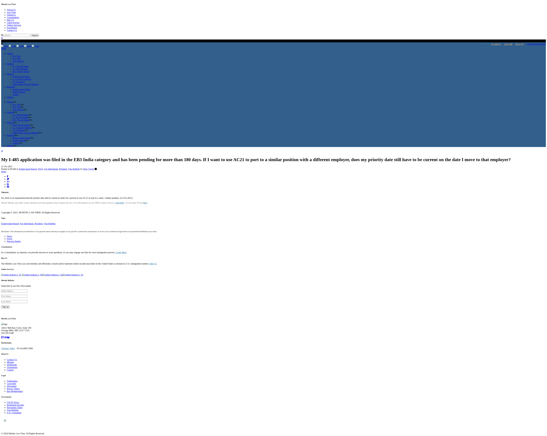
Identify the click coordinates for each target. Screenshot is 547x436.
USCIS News (13, 402)
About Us (11, 10)
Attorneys (11, 15)
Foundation (12, 28)
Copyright (11, 383)
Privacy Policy (13, 389)
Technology (12, 367)
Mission (10, 362)
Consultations (13, 17)
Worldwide (12, 365)
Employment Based (28, 169)
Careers (10, 370)
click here (119, 203)
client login (541, 44)
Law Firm (11, 12)
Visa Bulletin (74, 169)
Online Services (14, 25)
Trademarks (12, 381)
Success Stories (14, 241)
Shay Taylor (88, 169)
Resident (63, 169)
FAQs (40, 169)
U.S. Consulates (14, 412)
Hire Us (10, 20)
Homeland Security (15, 405)
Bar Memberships (15, 391)
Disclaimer (12, 386)
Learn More (121, 252)
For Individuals (51, 169)
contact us (531, 44)
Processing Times (15, 407)
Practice (519, 44)
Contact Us (12, 30)
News (9, 236)
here (145, 203)
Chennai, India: (8, 348)
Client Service (13, 22)
